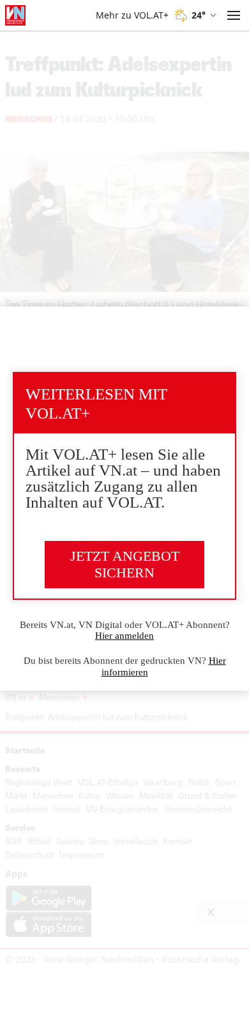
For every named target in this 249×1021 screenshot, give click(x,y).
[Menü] (233, 15)
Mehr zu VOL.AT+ (132, 15)
